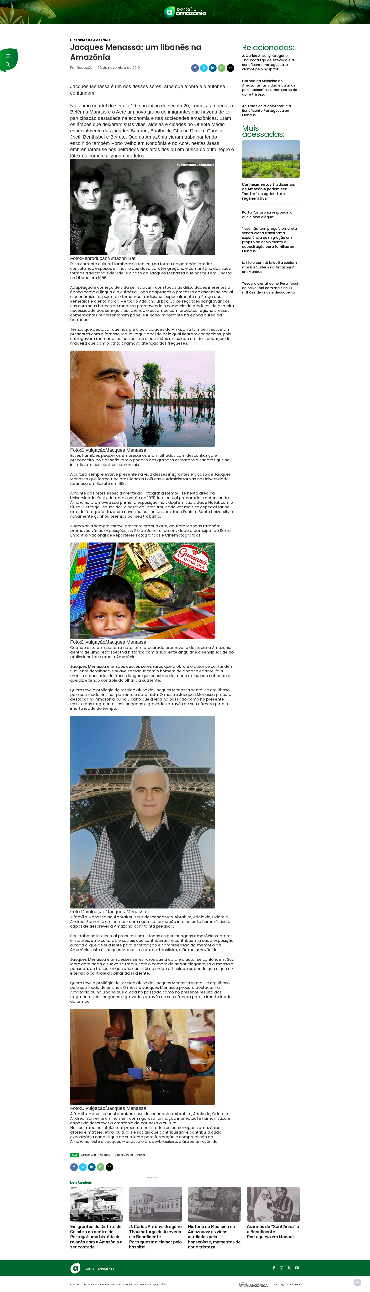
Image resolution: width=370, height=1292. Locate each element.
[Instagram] (281, 1268)
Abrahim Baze (88, 1154)
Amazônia (105, 1154)
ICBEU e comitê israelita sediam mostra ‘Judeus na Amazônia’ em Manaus (269, 267)
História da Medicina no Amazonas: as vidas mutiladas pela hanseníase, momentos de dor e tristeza (269, 87)
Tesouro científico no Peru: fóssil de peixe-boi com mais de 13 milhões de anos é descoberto (270, 288)
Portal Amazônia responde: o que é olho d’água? (267, 214)
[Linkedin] (213, 68)
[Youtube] (297, 1268)
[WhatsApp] (221, 68)
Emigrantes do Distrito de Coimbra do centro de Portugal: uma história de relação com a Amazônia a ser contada (96, 1237)
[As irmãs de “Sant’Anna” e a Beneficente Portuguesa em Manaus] (273, 1204)
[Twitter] (204, 68)
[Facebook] (195, 68)
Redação (84, 67)
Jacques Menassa (123, 1154)
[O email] (230, 68)
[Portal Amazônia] (185, 12)
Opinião (141, 1154)
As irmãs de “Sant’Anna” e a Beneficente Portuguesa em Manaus (266, 110)
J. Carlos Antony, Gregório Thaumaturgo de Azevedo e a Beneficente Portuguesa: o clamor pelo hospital (268, 62)
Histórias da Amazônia (90, 40)
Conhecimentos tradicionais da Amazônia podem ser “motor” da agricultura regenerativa (268, 191)
